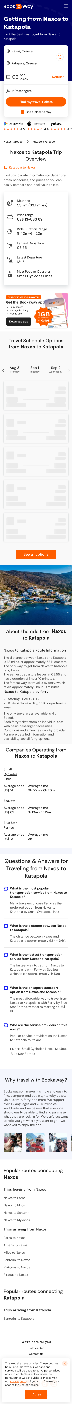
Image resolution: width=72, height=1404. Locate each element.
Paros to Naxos (14, 1238)
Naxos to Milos (14, 1205)
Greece (18, 141)
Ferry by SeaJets (46, 969)
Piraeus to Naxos (16, 1275)
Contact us (36, 1354)
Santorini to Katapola (19, 1318)
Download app (18, 321)
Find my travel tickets (36, 102)
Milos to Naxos (14, 1252)
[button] (66, 6)
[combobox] (36, 51)
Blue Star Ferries (10, 825)
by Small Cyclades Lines (41, 912)
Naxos (8, 141)
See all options (36, 554)
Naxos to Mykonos (17, 1220)
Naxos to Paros (14, 1198)
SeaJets (9, 801)
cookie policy (18, 1381)
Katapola (38, 141)
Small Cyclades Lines (10, 774)
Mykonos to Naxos (17, 1267)
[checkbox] (22, 112)
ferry (34, 739)
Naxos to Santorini (17, 1213)
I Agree (36, 1394)
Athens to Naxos (15, 1245)
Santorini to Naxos (17, 1260)
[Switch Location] (60, 57)
